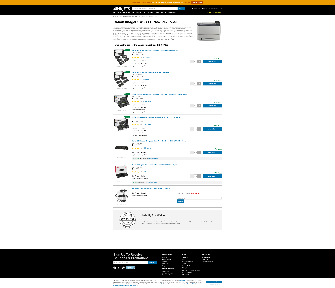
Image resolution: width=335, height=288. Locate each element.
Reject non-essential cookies (213, 284)
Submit (180, 201)
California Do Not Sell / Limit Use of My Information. (126, 285)
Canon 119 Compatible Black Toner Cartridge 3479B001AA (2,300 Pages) (156, 117)
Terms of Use (185, 274)
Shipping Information (187, 261)
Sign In (216, 8)
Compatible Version (153, 158)
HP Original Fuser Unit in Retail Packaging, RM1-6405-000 (151, 188)
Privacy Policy (186, 268)
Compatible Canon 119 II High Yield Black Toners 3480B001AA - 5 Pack (155, 50)
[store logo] (121, 9)
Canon (125, 16)
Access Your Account (207, 261)
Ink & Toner (120, 16)
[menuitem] (114, 12)
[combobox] (158, 8)
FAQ (210, 12)
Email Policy (165, 263)
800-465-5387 (218, 12)
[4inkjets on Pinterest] (123, 268)
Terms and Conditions (192, 284)
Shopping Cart (206, 257)
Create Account (208, 8)
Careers (164, 261)
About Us (164, 257)
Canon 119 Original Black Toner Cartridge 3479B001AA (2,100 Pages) (154, 165)
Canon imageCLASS (132, 16)
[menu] (167, 12)
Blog (163, 266)
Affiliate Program (166, 259)
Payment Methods (187, 266)
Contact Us (185, 257)
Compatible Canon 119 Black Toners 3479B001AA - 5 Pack (151, 72)
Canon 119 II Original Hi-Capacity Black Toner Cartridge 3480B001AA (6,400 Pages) (159, 141)
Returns (184, 263)
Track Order (196, 8)
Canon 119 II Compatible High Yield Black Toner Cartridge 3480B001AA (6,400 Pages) (160, 94)
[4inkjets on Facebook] (114, 268)
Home (115, 16)
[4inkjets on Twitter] (119, 268)
